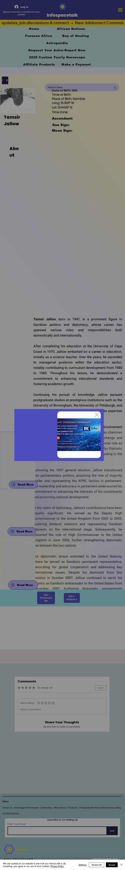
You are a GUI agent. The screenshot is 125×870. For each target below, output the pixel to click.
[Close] (121, 865)
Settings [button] (82, 864)
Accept (112, 864)
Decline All (96, 864)
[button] (97, 415)
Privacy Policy (57, 866)
